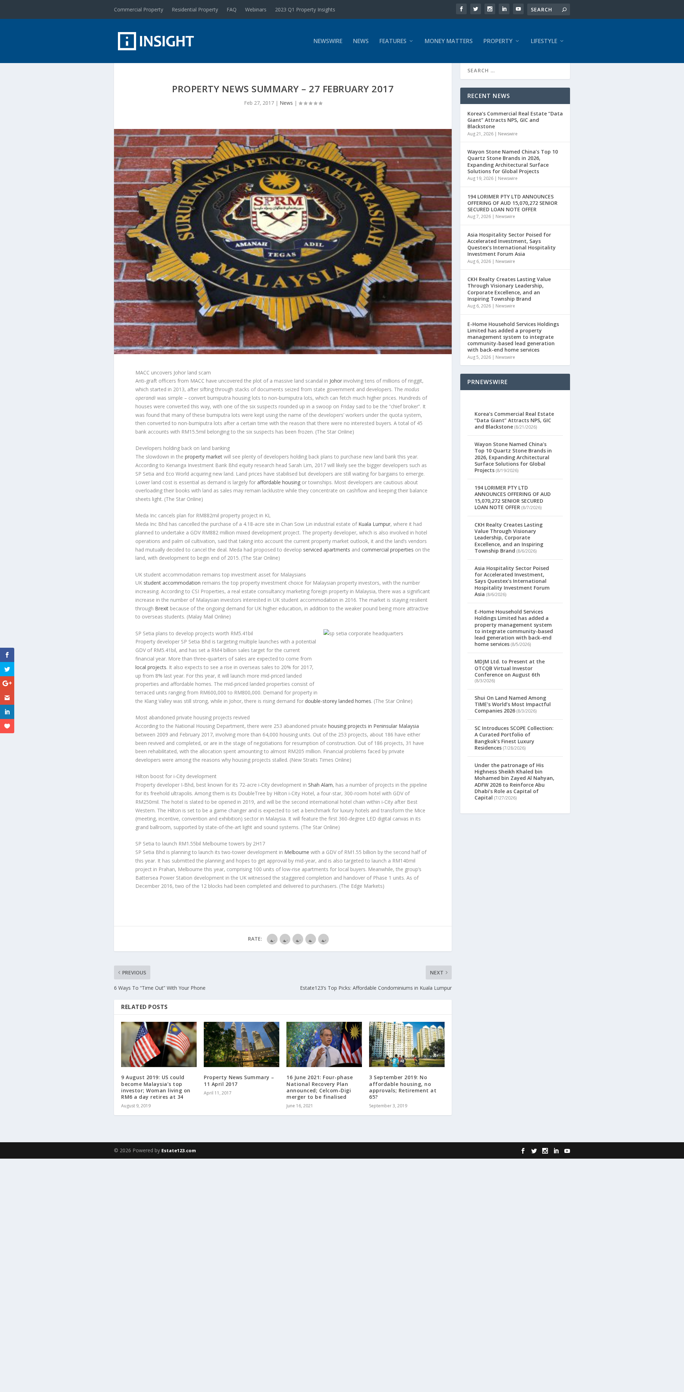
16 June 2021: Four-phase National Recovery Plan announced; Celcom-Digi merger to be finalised (319, 1087)
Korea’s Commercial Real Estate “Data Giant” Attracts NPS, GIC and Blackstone (515, 120)
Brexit (162, 608)
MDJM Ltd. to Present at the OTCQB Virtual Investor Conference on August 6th (510, 668)
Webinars (255, 9)
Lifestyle (544, 41)
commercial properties (388, 549)
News (361, 41)
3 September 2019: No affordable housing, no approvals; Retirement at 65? (402, 1087)
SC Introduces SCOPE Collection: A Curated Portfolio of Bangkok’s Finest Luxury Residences (514, 738)
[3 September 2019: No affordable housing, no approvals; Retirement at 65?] (407, 1044)
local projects (150, 667)
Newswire (328, 41)
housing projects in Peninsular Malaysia (373, 726)
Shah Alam (320, 784)
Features (392, 41)
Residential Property (195, 9)
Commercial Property (138, 9)
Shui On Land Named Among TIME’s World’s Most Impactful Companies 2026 (513, 704)
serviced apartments (326, 549)
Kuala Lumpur (374, 524)
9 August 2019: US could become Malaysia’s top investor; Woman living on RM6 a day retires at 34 (156, 1087)
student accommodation (172, 582)
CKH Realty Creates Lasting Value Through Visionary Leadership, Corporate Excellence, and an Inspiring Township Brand (509, 289)
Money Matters (449, 41)
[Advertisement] (214, 1265)
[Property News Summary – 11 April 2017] (241, 1044)
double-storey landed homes (338, 701)
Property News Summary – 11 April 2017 (239, 1080)
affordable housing (278, 482)
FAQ (232, 9)
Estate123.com (178, 1150)
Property (498, 41)
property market (203, 456)
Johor (336, 380)
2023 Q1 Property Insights (305, 9)
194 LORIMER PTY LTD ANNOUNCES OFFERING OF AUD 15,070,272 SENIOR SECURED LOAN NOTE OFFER (512, 203)
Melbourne (296, 852)
